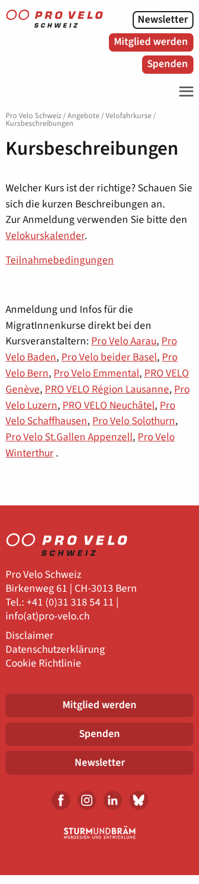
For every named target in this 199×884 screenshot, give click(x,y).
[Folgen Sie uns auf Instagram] (86, 800)
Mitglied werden (151, 41)
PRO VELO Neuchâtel (108, 405)
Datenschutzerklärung (55, 650)
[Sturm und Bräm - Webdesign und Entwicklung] (99, 832)
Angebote (83, 115)
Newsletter (163, 19)
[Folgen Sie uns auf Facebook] (60, 800)
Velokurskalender (45, 235)
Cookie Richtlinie (43, 663)
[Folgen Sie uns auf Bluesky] (138, 800)
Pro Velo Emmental (96, 373)
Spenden (167, 64)
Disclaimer (30, 636)
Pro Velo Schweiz (33, 115)
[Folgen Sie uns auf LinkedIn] (112, 800)
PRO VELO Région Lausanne (107, 389)
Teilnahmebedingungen (60, 260)
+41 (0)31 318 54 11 (70, 602)
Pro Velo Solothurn (133, 421)
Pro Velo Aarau (123, 341)
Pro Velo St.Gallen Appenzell (69, 437)
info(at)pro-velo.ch (48, 616)
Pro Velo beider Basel (109, 357)
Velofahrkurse (128, 115)
